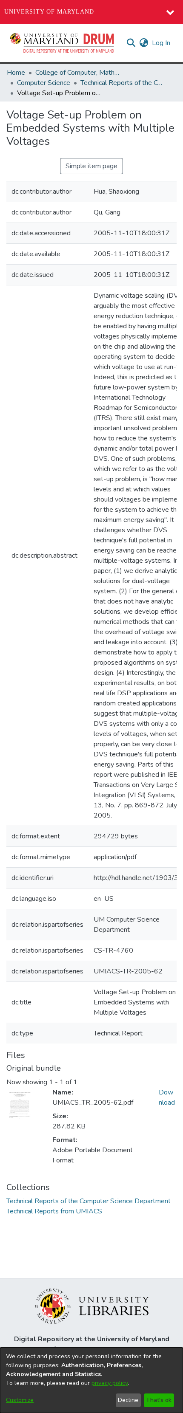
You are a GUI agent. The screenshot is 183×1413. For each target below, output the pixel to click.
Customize (20, 1400)
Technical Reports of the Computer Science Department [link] (123, 82)
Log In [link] (161, 43)
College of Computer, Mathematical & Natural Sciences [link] (77, 72)
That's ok (159, 1400)
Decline (128, 1400)
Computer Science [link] (43, 82)
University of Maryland (49, 11)
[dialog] (91, 1380)
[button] (62, 43)
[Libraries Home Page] (91, 1305)
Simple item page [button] (91, 166)
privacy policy (110, 1383)
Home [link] (16, 72)
